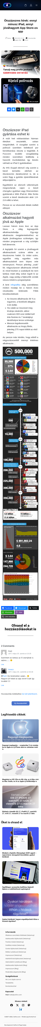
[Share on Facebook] (9, 109)
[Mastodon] (29, 1005)
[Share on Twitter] (18, 109)
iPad (20, 40)
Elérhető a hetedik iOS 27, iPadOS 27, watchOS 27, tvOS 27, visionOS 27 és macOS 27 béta (19, 812)
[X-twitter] (17, 1005)
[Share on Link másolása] (31, 109)
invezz (11, 669)
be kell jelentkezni (29, 694)
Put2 (5, 676)
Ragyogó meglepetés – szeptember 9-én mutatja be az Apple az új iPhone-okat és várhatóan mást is (20, 747)
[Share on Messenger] (14, 109)
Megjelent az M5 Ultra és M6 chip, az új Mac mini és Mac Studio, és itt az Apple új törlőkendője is (20, 780)
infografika (15, 285)
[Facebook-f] (11, 1005)
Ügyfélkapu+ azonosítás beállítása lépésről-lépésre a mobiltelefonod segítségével (18, 888)
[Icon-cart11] (25, 5)
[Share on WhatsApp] (22, 109)
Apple (16, 40)
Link (2, 664)
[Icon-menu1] (36, 5)
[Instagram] (23, 1005)
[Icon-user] (31, 5)
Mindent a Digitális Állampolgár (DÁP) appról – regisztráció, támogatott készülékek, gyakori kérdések (19, 855)
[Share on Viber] (27, 109)
